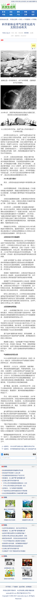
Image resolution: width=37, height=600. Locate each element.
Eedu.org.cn (6, 33)
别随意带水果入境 (27, 520)
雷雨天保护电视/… (9, 579)
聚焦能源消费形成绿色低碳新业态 (12, 546)
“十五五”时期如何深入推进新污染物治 (13, 541)
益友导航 (22, 586)
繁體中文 (34, 1)
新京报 (26, 33)
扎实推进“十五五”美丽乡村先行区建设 (13, 551)
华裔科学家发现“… (27, 568)
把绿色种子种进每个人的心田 (11, 473)
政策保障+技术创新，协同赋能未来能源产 (15, 543)
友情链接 (28, 586)
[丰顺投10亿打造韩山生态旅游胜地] (10, 517)
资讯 (20, 19)
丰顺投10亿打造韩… (10, 520)
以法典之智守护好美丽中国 (10, 480)
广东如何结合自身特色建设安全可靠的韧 (14, 490)
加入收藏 (29, 1)
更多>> (33, 466)
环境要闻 (27, 19)
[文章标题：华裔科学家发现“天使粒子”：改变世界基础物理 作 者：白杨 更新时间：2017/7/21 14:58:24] (27, 565)
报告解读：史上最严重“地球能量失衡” (13, 478)
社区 (33, 14)
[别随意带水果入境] (28, 517)
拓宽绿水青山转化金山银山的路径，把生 (14, 536)
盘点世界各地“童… (27, 509)
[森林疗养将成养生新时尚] (10, 507)
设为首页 (23, 1)
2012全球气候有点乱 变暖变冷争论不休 (22, 446)
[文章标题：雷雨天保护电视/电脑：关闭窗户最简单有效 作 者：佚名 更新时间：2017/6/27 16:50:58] (10, 576)
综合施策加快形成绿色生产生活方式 (13, 475)
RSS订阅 (18, 1)
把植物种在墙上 (27, 579)
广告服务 (15, 586)
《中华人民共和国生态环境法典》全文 (14, 485)
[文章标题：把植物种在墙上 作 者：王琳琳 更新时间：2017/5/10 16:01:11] (27, 576)
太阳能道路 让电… (9, 568)
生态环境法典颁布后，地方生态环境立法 (14, 528)
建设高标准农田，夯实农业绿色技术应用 (14, 538)
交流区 (13, 1)
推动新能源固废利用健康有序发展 (12, 470)
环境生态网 (13, 19)
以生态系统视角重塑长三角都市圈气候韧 (14, 493)
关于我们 (8, 586)
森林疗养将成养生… (10, 509)
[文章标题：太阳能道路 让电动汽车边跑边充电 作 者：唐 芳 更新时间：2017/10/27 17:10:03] (10, 565)
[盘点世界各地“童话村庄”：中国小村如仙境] (28, 507)
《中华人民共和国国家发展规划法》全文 (14, 483)
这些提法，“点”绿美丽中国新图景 (12, 488)
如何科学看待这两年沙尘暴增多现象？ (14, 533)
